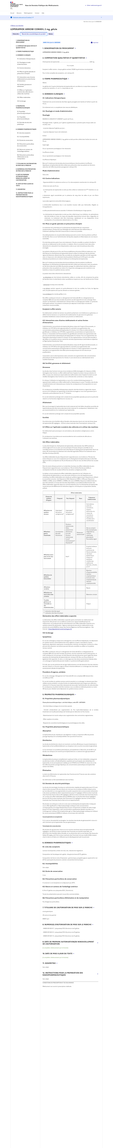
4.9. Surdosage (21, 101)
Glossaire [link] (19, 13)
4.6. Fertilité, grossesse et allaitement (24, 85)
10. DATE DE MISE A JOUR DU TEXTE (24, 185)
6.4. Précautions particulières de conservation (25, 145)
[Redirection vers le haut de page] (75, 48)
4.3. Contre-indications (24, 68)
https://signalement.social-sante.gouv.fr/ (60, 629)
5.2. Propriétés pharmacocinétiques (23, 118)
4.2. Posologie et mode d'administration (23, 63)
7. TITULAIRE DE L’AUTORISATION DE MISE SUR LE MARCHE (26, 164)
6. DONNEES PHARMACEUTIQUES (26, 129)
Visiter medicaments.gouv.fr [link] (94, 5)
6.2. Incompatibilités (23, 136)
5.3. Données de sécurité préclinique (24, 123)
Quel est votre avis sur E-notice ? (22, 17)
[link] (41, 5)
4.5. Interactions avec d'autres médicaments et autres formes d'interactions (26, 79)
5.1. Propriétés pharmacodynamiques (24, 112)
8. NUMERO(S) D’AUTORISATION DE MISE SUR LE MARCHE (26, 170)
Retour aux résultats (17, 25)
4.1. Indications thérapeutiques (26, 59)
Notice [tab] (51, 34)
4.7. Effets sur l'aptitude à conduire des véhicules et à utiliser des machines (25, 92)
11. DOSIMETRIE (20, 189)
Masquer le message (101, 17)
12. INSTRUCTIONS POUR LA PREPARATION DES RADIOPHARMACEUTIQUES (24, 195)
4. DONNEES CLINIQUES (23, 55)
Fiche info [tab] (16, 34)
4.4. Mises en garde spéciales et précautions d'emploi (26, 72)
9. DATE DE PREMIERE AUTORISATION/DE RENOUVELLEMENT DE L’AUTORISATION (23, 177)
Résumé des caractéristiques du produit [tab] (34, 34)
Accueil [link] (12, 13)
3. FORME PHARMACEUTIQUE (25, 51)
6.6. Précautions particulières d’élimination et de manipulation (25, 157)
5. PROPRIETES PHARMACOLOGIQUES (23, 107)
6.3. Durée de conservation (25, 140)
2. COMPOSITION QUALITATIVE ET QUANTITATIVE (26, 47)
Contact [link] (37, 13)
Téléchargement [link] (28, 13)
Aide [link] (43, 13)
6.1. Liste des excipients (23, 133)
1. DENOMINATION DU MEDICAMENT (23, 41)
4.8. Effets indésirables (23, 97)
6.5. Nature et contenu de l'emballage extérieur (24, 150)
